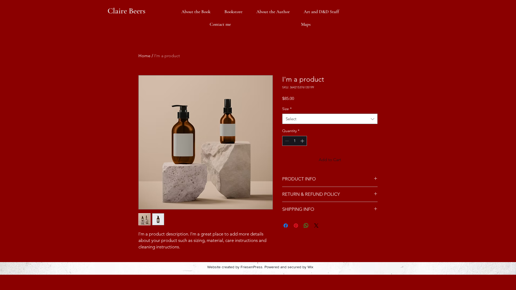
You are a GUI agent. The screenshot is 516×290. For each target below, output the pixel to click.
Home (144, 55)
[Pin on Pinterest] (296, 225)
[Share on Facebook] (285, 225)
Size (287, 108)
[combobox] (330, 119)
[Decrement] (286, 141)
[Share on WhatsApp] (306, 225)
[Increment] (302, 141)
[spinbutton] (294, 141)
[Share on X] (316, 225)
